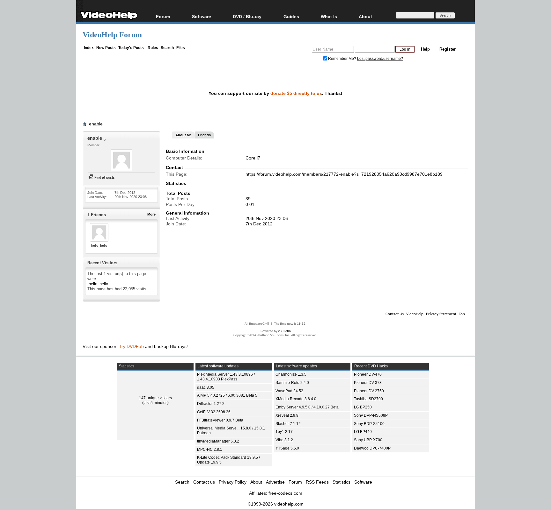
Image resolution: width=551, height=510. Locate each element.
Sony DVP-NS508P (371, 415)
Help (425, 49)
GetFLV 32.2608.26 (214, 412)
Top (462, 314)
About (256, 482)
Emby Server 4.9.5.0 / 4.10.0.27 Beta (307, 407)
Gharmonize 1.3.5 (291, 374)
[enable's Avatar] (121, 161)
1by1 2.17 (284, 431)
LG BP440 (363, 431)
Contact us (204, 482)
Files (180, 48)
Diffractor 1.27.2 (210, 403)
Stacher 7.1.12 (288, 423)
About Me (183, 135)
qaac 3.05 (205, 387)
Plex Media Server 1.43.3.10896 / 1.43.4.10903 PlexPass (226, 376)
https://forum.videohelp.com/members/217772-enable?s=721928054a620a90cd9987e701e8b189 (344, 174)
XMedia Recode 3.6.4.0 (296, 399)
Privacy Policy (232, 482)
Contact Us (395, 314)
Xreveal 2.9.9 (287, 415)
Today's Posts (131, 48)
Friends (204, 135)
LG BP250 (363, 407)
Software (201, 16)
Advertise (275, 482)
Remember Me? (342, 58)
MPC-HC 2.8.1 (209, 449)
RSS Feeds (317, 482)
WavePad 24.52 (289, 391)
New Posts (106, 48)
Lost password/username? (380, 58)
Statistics (341, 482)
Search (167, 48)
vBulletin (284, 331)
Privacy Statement (441, 314)
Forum (163, 16)
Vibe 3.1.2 (284, 440)
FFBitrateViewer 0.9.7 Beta (220, 420)
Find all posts (104, 177)
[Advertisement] (508, 159)
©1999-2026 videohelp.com (276, 503)
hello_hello (99, 245)
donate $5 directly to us (296, 93)
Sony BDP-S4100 (369, 423)
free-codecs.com (285, 493)
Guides (291, 16)
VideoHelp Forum (112, 35)
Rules (153, 48)
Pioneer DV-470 (368, 374)
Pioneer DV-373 (368, 382)
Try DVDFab (131, 346)
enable (96, 123)
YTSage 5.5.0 (287, 448)
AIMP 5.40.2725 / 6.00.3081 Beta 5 (227, 395)
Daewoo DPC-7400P (372, 448)
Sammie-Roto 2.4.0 (292, 382)
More (151, 214)
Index (89, 48)
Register (447, 49)
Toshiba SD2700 (368, 399)
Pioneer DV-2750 (369, 391)
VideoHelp (414, 314)
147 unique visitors (155, 398)
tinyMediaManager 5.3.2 (218, 441)
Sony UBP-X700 (368, 440)
